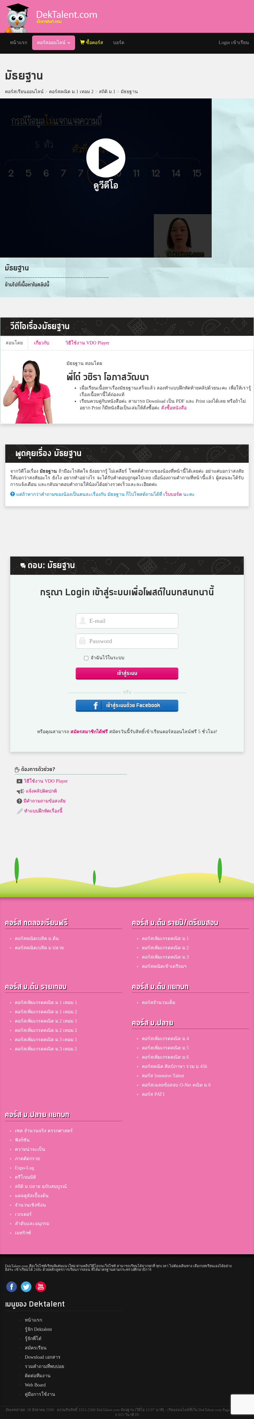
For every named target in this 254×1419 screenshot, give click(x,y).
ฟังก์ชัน (22, 1140)
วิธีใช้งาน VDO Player (45, 781)
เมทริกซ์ (23, 1232)
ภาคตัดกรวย (27, 1158)
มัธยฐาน (129, 91)
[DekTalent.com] (17, 16)
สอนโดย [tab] (14, 342)
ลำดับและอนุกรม (32, 1223)
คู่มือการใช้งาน (40, 1394)
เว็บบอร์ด (172, 494)
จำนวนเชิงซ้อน (30, 1205)
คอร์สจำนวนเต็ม (158, 1002)
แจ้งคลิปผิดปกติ (40, 791)
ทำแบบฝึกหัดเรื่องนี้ (43, 810)
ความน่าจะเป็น (30, 1149)
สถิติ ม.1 (107, 91)
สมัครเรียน (36, 1347)
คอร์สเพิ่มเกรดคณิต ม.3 (165, 957)
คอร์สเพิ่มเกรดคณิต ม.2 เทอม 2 (46, 1030)
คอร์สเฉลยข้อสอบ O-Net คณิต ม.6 (176, 1085)
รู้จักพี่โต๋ (33, 1338)
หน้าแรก (21, 42)
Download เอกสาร (43, 1357)
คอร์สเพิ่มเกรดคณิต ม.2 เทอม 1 (46, 1021)
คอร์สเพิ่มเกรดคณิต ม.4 (165, 1038)
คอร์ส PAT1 (153, 1094)
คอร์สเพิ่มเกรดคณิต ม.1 (165, 938)
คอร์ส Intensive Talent (163, 1075)
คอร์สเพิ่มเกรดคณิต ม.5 (165, 1047)
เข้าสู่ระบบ (127, 673)
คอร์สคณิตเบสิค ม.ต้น (37, 938)
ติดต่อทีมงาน (38, 1375)
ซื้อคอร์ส (94, 42)
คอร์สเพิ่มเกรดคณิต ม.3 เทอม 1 (46, 1039)
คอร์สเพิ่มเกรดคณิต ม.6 (165, 1057)
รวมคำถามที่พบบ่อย (44, 1366)
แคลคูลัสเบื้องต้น (32, 1195)
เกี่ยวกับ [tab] (41, 342)
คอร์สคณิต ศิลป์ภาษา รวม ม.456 (174, 1066)
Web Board (35, 1385)
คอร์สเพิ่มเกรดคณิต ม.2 (165, 947)
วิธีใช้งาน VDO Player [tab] (87, 342)
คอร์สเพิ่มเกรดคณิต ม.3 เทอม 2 (46, 1048)
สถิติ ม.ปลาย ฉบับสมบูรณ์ (41, 1186)
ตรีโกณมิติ (25, 1177)
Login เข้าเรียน (234, 42)
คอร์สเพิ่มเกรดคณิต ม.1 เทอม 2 (46, 1011)
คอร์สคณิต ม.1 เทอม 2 (71, 91)
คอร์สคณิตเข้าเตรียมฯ (164, 966)
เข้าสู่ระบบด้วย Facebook (132, 705)
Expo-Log (24, 1167)
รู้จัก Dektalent (38, 1329)
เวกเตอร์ (23, 1214)
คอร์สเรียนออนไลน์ (24, 91)
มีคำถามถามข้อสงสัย (43, 800)
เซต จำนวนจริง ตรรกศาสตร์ (44, 1130)
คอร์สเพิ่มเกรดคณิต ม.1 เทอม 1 (46, 1002)
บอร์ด (118, 42)
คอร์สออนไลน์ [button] (52, 42)
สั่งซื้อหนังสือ (174, 407)
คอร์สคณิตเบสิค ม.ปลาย (39, 947)
